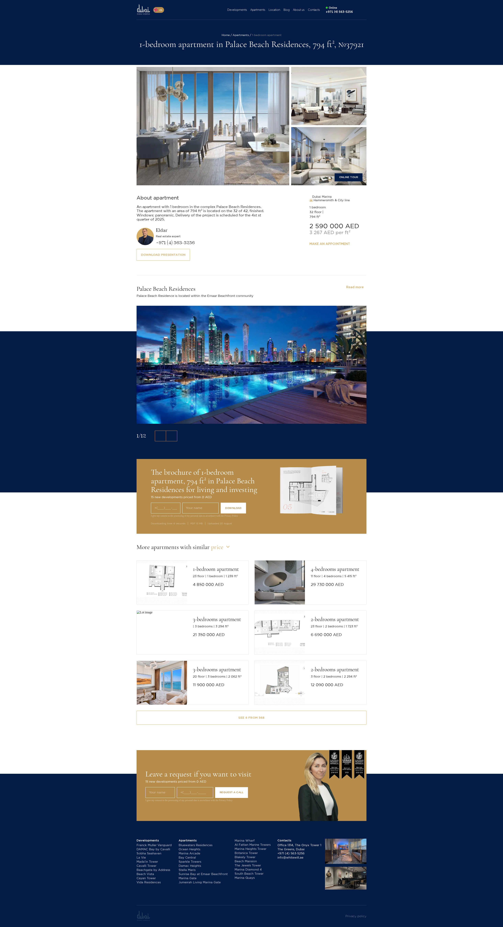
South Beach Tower (249, 873)
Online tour (348, 177)
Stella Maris (187, 870)
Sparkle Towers (190, 861)
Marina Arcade (189, 853)
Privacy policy (355, 916)
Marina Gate (187, 878)
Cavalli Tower (146, 865)
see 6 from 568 (251, 717)
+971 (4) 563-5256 (291, 853)
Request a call (231, 792)
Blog (287, 10)
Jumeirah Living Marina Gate (200, 882)
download (233, 508)
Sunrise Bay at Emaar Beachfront (203, 874)
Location (274, 10)
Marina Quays (245, 877)
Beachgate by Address (153, 870)
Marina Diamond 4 (248, 869)
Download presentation (163, 255)
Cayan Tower (146, 878)
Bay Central (187, 857)
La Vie (141, 857)
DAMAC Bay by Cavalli (153, 849)
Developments (237, 10)
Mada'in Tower (147, 861)
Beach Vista (145, 874)
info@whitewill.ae (290, 857)
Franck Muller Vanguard (154, 845)
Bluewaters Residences (195, 845)
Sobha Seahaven (149, 853)
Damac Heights (190, 865)
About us (299, 10)
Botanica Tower (246, 853)
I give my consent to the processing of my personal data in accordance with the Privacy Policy (194, 515)
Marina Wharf (245, 840)
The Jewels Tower (248, 865)
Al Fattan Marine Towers (253, 844)
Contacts (314, 10)
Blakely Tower (245, 857)
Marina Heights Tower (250, 849)
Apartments (257, 10)
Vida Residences (149, 882)
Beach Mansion (246, 861)
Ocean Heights (189, 849)
